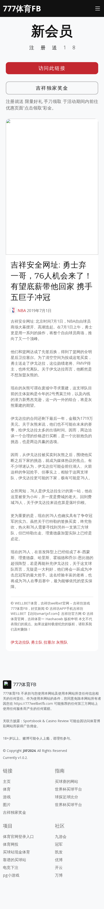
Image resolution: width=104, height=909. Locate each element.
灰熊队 (62, 642)
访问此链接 (52, 68)
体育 (7, 789)
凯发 (59, 852)
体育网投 (10, 844)
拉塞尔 (49, 642)
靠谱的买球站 (14, 859)
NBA (22, 310)
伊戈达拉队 (20, 642)
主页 (7, 781)
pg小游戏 (11, 875)
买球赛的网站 (66, 781)
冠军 (59, 844)
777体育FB (22, 8)
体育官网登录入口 (18, 836)
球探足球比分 (66, 797)
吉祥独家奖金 (52, 88)
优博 (59, 859)
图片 (7, 804)
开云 (59, 867)
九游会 (61, 836)
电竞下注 (10, 867)
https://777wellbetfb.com (33, 703)
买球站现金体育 (16, 852)
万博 (59, 875)
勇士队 (37, 642)
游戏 (7, 797)
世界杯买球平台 (68, 789)
